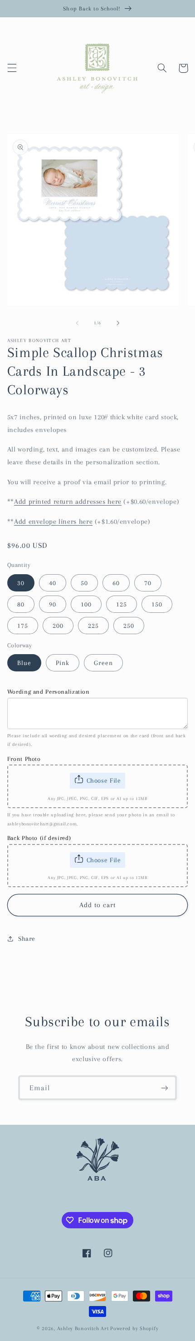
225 (93, 625)
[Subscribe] (164, 1087)
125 (121, 604)
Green (103, 662)
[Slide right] (118, 323)
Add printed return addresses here (68, 501)
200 (58, 625)
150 (156, 604)
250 (128, 625)
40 (52, 582)
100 (86, 604)
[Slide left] (77, 323)
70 (147, 582)
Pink (62, 662)
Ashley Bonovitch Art (83, 1328)
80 (20, 604)
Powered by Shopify (134, 1328)
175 (22, 625)
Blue (24, 662)
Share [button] (26, 938)
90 (52, 604)
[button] (11, 68)
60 (116, 582)
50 (84, 582)
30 (20, 582)
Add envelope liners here (53, 521)
